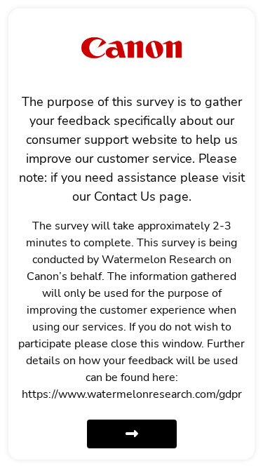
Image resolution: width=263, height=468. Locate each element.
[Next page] (132, 434)
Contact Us (125, 196)
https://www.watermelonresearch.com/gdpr (132, 394)
